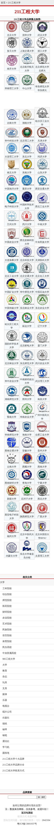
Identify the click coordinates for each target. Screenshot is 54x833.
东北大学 (27, 156)
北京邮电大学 (27, 345)
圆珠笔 (5, 753)
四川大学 (27, 224)
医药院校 (7, 606)
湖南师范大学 (12, 399)
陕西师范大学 (27, 516)
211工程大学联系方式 (13, 770)
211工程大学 (14, 2)
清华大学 (27, 35)
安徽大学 (27, 450)
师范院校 (7, 600)
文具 (4, 688)
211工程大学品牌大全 (13, 764)
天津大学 (42, 140)
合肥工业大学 (42, 434)
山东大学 (42, 172)
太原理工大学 (42, 556)
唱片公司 (7, 712)
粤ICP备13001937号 (27, 824)
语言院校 (7, 635)
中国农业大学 (12, 242)
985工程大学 (8, 659)
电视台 (5, 706)
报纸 (4, 723)
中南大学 (42, 224)
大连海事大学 (12, 260)
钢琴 (4, 729)
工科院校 (7, 588)
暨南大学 (11, 417)
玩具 (4, 682)
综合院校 (7, 594)
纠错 (44, 809)
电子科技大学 (12, 206)
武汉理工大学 (42, 381)
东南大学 (27, 172)
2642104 (46, 820)
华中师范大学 (27, 292)
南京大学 (11, 172)
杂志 (4, 676)
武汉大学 (42, 35)
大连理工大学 (12, 156)
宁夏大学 (42, 483)
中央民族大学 (42, 242)
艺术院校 (7, 623)
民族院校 (7, 629)
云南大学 (11, 466)
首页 (3, 2)
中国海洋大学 (12, 189)
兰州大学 (11, 224)
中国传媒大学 (12, 308)
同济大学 (42, 156)
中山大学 (27, 88)
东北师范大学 (27, 363)
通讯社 (5, 741)
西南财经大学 (12, 483)
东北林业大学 (27, 308)
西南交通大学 (12, 450)
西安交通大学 (42, 189)
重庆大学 (27, 189)
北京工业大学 (12, 276)
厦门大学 (42, 345)
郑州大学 (27, 399)
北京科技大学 (27, 260)
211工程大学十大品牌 (13, 759)
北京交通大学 (27, 276)
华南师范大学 (12, 434)
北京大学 (11, 35)
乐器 (4, 700)
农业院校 (7, 618)
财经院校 (7, 612)
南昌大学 (42, 399)
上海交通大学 (27, 51)
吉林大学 (11, 123)
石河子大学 (27, 499)
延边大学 (27, 326)
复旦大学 (11, 51)
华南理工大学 (12, 88)
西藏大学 (27, 466)
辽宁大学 (42, 326)
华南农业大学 (27, 417)
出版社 (5, 717)
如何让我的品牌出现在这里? (27, 805)
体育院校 (7, 641)
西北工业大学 (42, 206)
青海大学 (27, 483)
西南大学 (42, 466)
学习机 (5, 747)
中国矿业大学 (12, 292)
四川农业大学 (42, 363)
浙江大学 (42, 51)
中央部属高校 (9, 653)
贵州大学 (42, 450)
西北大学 (42, 499)
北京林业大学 (12, 363)
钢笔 (4, 735)
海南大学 (27, 434)
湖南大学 (27, 123)
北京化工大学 (42, 276)
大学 (2, 582)
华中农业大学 (12, 381)
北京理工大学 (27, 140)
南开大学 (11, 69)
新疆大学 (11, 499)
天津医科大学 (42, 260)
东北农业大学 (42, 308)
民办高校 (7, 647)
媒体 (4, 694)
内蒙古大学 (11, 556)
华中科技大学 (12, 140)
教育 (4, 670)
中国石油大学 (42, 292)
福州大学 (11, 536)
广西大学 (42, 516)
